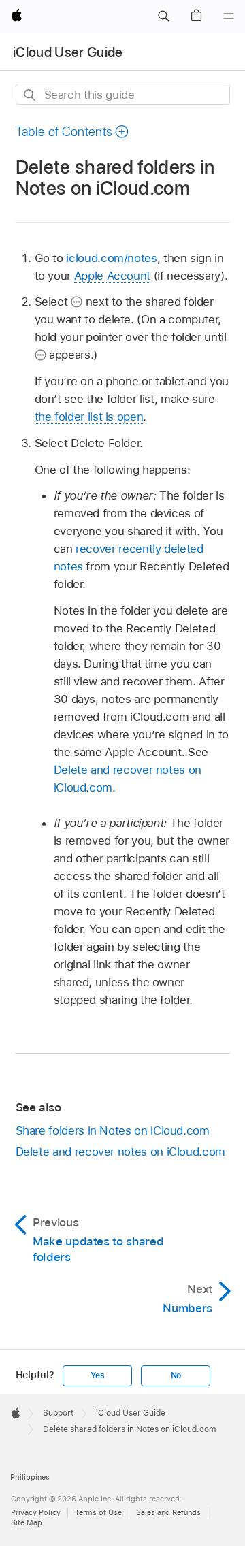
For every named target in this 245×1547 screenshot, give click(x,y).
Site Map (26, 1522)
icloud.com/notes (111, 258)
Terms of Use (98, 1512)
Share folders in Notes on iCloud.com (113, 1130)
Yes (97, 1375)
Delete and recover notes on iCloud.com (120, 1151)
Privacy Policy (36, 1512)
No (176, 1375)
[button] (163, 16)
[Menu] (228, 16)
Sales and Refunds (168, 1512)
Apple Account (112, 275)
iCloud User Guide (68, 52)
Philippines (30, 1477)
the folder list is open (89, 416)
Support (58, 1413)
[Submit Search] (30, 95)
